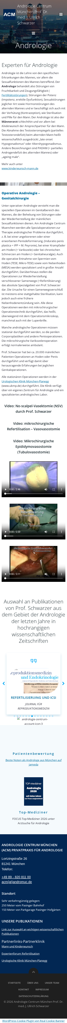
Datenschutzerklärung (33, 996)
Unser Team (52, 982)
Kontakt (23, 989)
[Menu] (61, 14)
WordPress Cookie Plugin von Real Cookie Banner (33, 1021)
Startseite (14, 982)
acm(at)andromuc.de (17, 882)
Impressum (42, 989)
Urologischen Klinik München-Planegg (25, 381)
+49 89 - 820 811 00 (16, 877)
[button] (4, 684)
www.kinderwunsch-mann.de (20, 168)
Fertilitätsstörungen (14, 95)
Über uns (32, 982)
